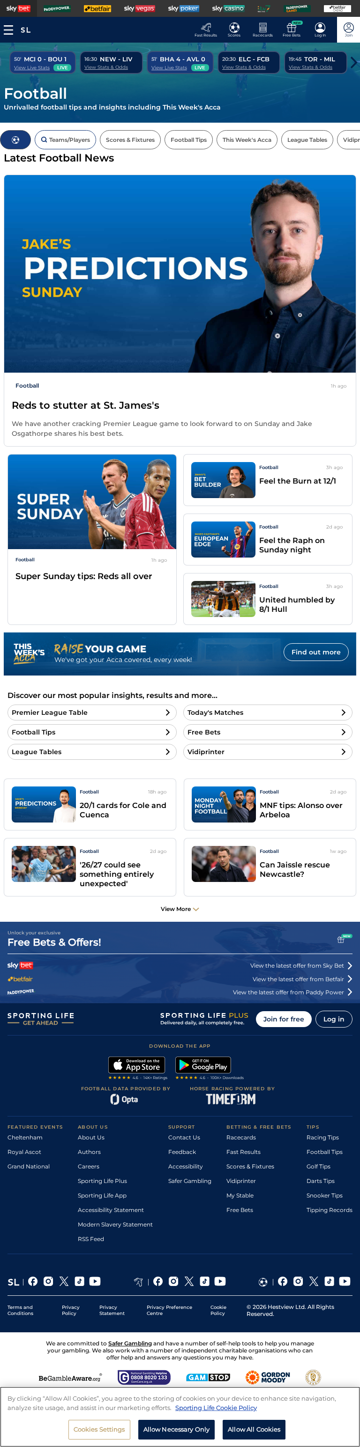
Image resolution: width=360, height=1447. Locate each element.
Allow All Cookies (254, 1429)
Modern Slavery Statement (115, 1224)
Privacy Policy (71, 1310)
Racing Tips (323, 1137)
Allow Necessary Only (176, 1429)
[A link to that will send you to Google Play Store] (209, 1069)
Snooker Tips (325, 1195)
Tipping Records (329, 1209)
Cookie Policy (218, 1310)
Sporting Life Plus (102, 1180)
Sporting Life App (102, 1195)
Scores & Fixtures (250, 1166)
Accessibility (185, 1166)
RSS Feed (91, 1238)
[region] (180, 1417)
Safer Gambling (189, 1180)
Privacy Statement (112, 1310)
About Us (91, 1137)
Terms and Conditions (20, 1310)
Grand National (29, 1166)
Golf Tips (318, 1166)
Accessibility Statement (111, 1209)
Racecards (241, 1137)
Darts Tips (321, 1180)
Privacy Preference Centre (169, 1310)
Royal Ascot (24, 1151)
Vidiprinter (241, 1180)
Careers (88, 1166)
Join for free (283, 1019)
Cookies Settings (99, 1429)
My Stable (240, 1195)
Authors (89, 1151)
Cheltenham (25, 1137)
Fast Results (243, 1151)
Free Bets (239, 1209)
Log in (334, 1019)
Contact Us (184, 1137)
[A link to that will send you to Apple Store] (138, 1069)
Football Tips (325, 1151)
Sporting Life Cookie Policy (216, 1407)
